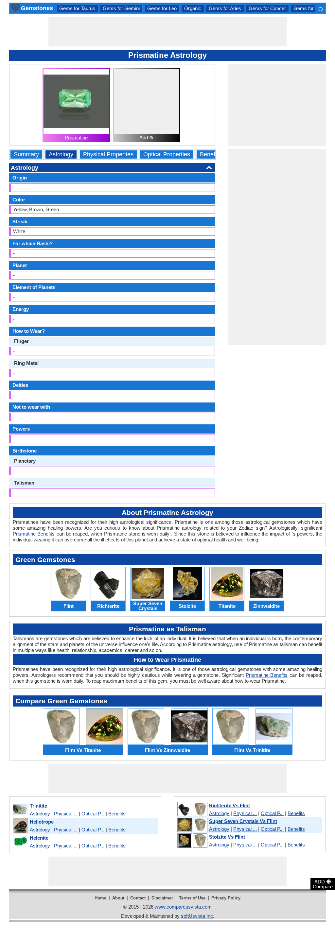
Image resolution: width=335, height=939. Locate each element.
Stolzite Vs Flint (227, 837)
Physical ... (66, 813)
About (118, 898)
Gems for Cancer (267, 8)
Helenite (39, 838)
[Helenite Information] (20, 842)
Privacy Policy (225, 898)
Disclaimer (162, 898)
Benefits (210, 154)
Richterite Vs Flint (229, 805)
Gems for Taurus (77, 8)
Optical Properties (166, 154)
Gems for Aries (225, 8)
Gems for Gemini (121, 8)
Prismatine (76, 137)
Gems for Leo (162, 8)
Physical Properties (108, 154)
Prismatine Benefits (34, 534)
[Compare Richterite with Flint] (192, 809)
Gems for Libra (309, 8)
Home (100, 898)
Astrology (61, 154)
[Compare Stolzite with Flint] (192, 840)
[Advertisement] (167, 31)
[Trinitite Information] (20, 810)
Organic (192, 8)
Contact (138, 898)
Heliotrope (42, 822)
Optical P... (92, 813)
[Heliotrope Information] (20, 826)
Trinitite (38, 806)
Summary (26, 154)
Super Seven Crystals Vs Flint (243, 821)
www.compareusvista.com (183, 907)
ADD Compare (323, 883)
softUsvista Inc (197, 916)
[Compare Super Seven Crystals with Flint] (192, 825)
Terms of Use (192, 898)
